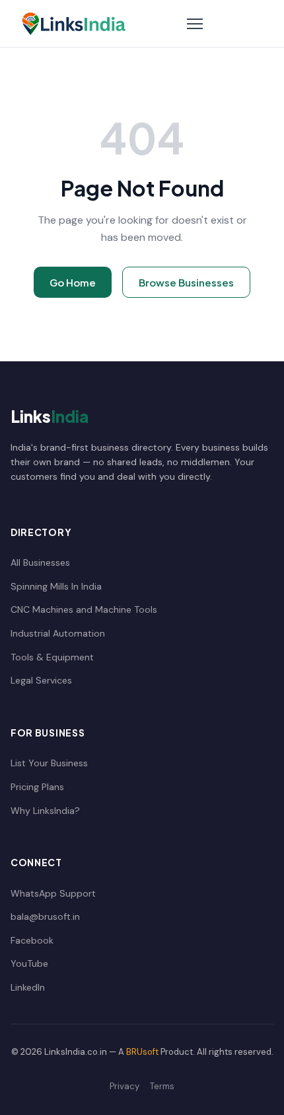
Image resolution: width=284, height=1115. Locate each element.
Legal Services (41, 680)
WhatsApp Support (53, 893)
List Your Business (49, 763)
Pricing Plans (37, 787)
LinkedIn (28, 987)
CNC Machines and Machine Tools (84, 609)
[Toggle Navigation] (195, 24)
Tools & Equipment (52, 657)
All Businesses (40, 562)
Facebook (32, 940)
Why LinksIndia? (45, 811)
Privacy (124, 1086)
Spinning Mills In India (56, 586)
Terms (162, 1086)
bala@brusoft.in (45, 916)
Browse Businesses (186, 282)
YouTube (29, 963)
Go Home (73, 282)
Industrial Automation (58, 633)
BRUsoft (142, 1051)
